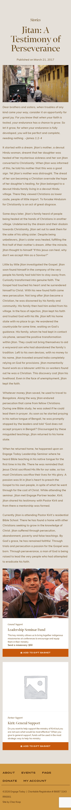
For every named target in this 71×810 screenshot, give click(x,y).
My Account (35, 781)
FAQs (47, 773)
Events (28, 773)
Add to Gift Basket (36, 652)
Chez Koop (15, 802)
